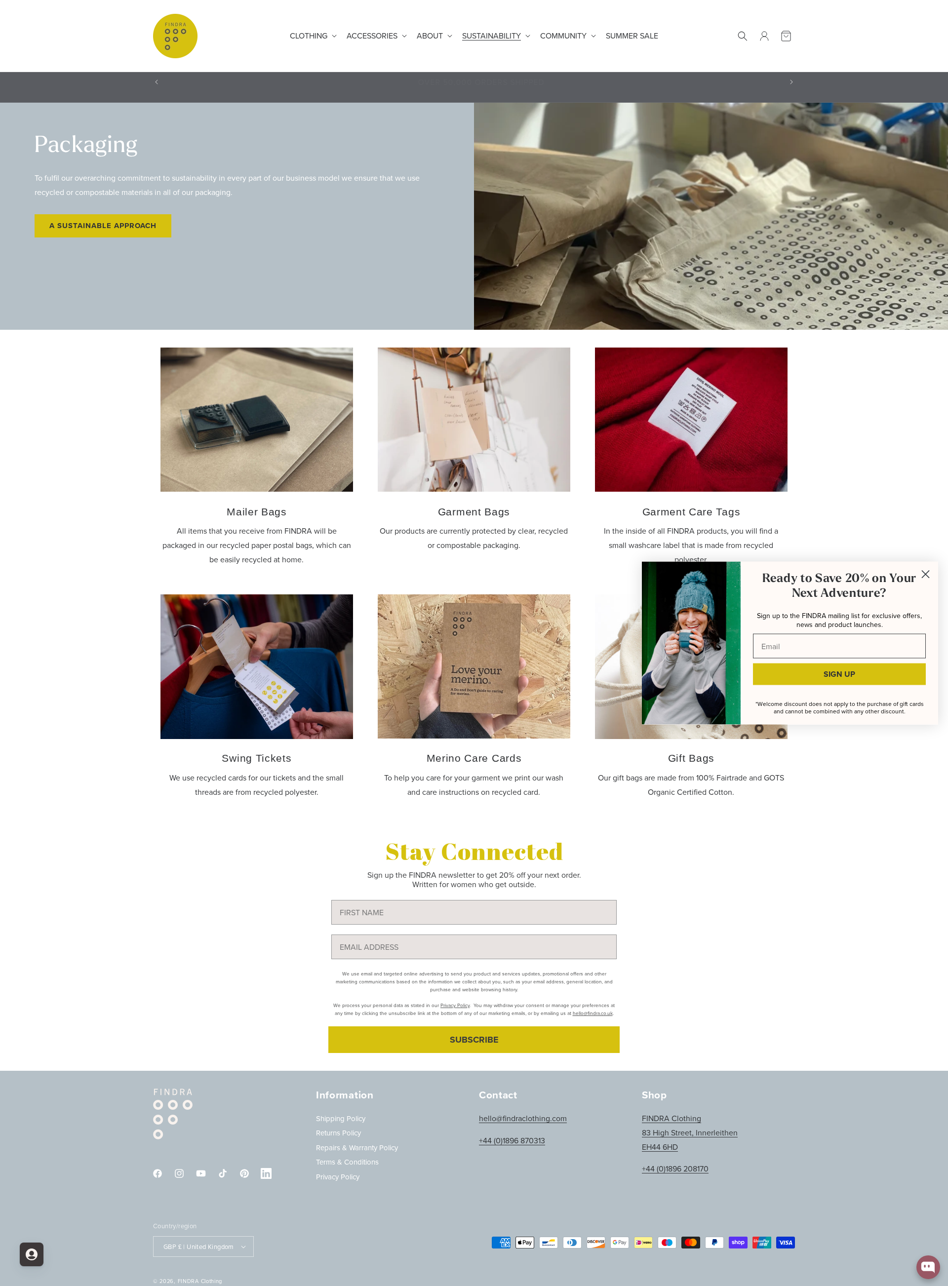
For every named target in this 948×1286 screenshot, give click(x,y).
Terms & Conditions (347, 1162)
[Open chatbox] (928, 1267)
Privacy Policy (337, 1176)
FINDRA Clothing (200, 1281)
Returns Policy (338, 1133)
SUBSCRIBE (474, 1039)
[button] (312, 36)
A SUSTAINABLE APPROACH (103, 225)
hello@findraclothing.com (523, 1118)
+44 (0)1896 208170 (675, 1169)
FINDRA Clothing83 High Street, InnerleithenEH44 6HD (690, 1132)
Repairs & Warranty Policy (357, 1147)
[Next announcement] (791, 82)
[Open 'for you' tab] (31, 1254)
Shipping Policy (340, 1119)
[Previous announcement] (156, 82)
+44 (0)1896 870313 (512, 1140)
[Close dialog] (925, 574)
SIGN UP (839, 674)
